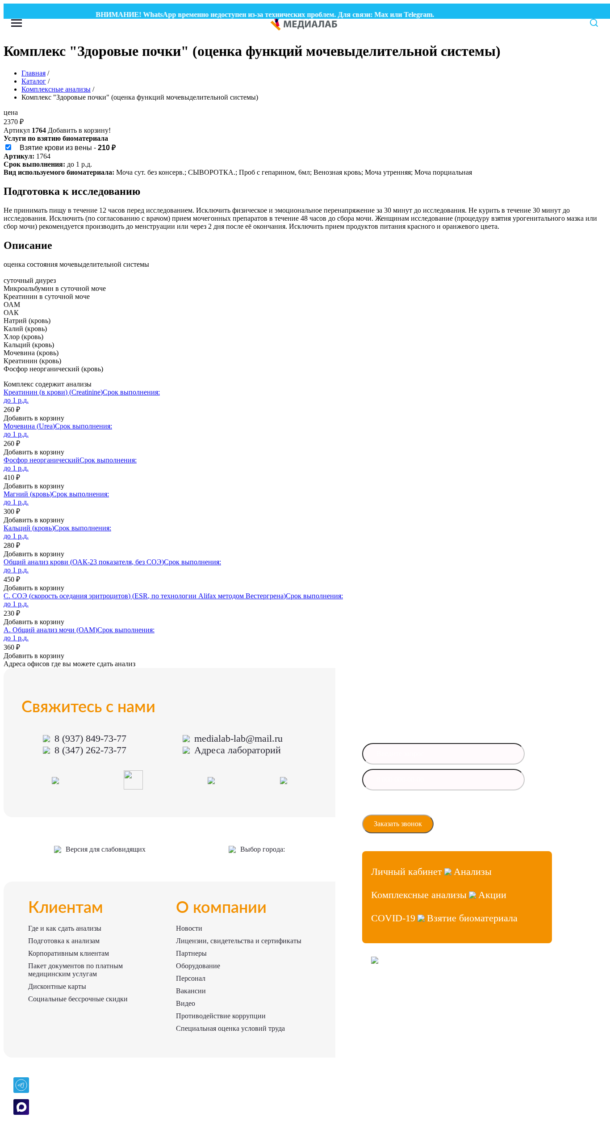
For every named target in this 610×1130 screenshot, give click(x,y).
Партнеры (191, 953)
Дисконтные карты (57, 986)
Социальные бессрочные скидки (78, 999)
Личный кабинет (406, 871)
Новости (189, 928)
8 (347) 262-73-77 (90, 750)
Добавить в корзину (34, 418)
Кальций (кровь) (29, 528)
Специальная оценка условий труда (230, 1028)
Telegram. (409, 14)
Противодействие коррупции (221, 1016)
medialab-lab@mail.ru (238, 738)
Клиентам (65, 908)
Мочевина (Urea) (29, 426)
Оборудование (198, 966)
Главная (33, 73)
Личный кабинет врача (399, 992)
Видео (185, 1003)
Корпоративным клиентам (68, 953)
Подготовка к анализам (64, 941)
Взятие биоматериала (472, 918)
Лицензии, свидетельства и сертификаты (238, 941)
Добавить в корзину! (79, 130)
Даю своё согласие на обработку (413, 807)
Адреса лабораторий (237, 750)
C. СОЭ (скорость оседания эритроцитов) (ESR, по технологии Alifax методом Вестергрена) (145, 596)
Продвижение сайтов (397, 1008)
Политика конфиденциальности (410, 1024)
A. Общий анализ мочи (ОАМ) (50, 630)
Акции (492, 894)
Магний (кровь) (28, 494)
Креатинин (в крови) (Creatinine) (53, 392)
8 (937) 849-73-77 (90, 738)
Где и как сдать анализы (64, 928)
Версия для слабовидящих (106, 849)
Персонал (190, 978)
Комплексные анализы (56, 89)
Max (371, 14)
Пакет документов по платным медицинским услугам (75, 970)
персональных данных (401, 809)
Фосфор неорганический (41, 460)
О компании (221, 908)
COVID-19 (393, 918)
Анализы (473, 871)
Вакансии (191, 991)
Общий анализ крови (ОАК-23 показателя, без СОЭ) (84, 562)
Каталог (33, 81)
